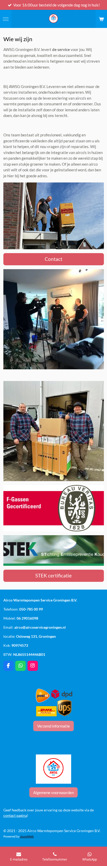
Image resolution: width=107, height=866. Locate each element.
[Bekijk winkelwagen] (101, 19)
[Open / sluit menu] (5, 19)
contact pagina (15, 815)
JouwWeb (27, 836)
